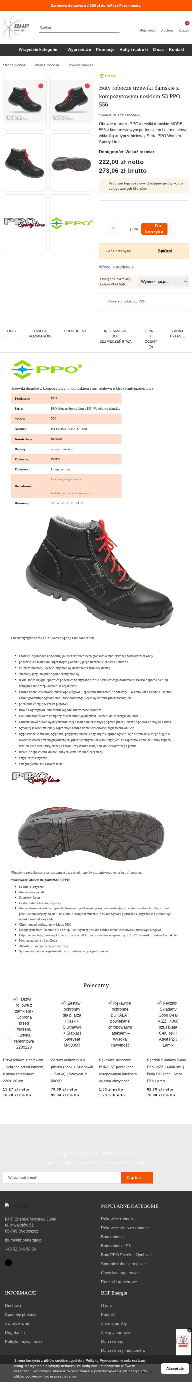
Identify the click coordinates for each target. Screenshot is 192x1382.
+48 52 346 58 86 (20, 1249)
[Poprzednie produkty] (14, 1034)
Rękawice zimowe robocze (125, 1228)
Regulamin (15, 1333)
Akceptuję (175, 1369)
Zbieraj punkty (114, 1324)
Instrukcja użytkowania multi (71, 493)
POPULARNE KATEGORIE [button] (129, 1206)
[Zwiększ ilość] (123, 229)
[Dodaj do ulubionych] (179, 229)
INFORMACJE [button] (20, 1293)
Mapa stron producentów (123, 1351)
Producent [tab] (75, 331)
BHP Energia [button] (114, 1293)
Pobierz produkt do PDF (127, 301)
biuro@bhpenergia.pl (23, 1240)
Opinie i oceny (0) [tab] (150, 339)
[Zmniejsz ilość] (103, 229)
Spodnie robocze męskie (123, 1264)
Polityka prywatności (23, 1342)
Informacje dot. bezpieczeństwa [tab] (116, 336)
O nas (106, 1306)
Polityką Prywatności (103, 1361)
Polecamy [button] (96, 985)
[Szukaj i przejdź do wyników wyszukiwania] (117, 27)
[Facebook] (8, 1262)
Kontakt (108, 1315)
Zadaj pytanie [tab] (177, 333)
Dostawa (13, 1306)
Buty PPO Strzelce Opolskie (126, 1255)
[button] (24, 101)
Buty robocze (113, 1237)
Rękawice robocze (118, 1219)
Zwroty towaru (17, 1324)
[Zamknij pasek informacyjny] (186, 5)
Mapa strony (112, 1342)
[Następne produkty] (178, 1034)
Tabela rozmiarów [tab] (40, 333)
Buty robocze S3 (116, 1246)
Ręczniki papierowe (119, 1282)
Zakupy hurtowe (115, 1333)
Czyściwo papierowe (120, 1273)
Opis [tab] (11, 331)
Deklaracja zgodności (66, 479)
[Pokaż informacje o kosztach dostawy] (187, 251)
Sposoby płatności (21, 1315)
